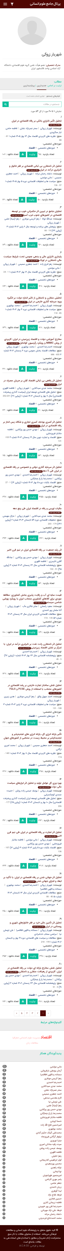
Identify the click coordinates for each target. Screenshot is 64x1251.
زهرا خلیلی (57, 1156)
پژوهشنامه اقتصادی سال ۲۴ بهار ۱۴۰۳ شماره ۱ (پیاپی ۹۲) (30, 655)
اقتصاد (46, 1037)
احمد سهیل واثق (44, 696)
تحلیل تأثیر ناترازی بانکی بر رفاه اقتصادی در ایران (37, 122)
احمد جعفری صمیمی (27, 264)
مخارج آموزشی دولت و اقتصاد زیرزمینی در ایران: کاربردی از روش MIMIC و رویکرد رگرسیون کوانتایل (33, 341)
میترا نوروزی (56, 1140)
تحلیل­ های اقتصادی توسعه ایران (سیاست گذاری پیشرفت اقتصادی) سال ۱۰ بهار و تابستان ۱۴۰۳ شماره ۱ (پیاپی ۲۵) (32, 800)
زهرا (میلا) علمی (11, 219)
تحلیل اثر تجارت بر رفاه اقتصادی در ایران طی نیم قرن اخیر (34, 834)
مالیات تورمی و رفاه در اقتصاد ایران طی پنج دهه (37, 510)
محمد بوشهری (13, 305)
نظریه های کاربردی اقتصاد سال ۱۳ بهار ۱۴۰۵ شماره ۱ (32, 136)
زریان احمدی (56, 1187)
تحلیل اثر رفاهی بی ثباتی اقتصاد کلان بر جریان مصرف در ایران (33, 382)
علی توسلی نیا (55, 1102)
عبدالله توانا (47, 219)
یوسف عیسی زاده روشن (26, 791)
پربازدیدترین (29, 85)
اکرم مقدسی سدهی (52, 1098)
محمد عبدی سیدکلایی (42, 388)
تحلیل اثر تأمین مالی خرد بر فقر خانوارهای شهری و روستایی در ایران (36, 924)
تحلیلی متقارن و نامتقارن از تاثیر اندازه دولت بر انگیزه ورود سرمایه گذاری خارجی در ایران (34, 300)
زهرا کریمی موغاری (30, 219)
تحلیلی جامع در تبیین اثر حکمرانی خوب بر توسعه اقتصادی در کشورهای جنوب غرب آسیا (37, 213)
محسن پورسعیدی (53, 1163)
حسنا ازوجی (56, 1121)
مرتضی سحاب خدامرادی (45, 934)
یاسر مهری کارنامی (53, 1179)
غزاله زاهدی (56, 1167)
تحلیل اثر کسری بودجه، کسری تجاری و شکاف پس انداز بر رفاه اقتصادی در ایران (32, 424)
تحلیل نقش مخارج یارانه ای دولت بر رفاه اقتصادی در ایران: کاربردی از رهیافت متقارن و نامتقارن (34, 970)
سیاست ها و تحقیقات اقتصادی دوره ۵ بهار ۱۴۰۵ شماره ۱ (30, 181)
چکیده (32, 154)
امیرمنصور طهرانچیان (52, 1175)
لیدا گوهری (56, 1191)
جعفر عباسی (56, 1183)
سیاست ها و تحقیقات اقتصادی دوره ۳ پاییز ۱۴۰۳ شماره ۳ (29, 704)
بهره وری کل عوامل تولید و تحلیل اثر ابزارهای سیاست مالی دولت (34, 785)
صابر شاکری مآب (29, 606)
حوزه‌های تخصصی (46, 148)
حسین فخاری (55, 1198)
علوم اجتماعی (26, 1038)
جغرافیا (15, 1038)
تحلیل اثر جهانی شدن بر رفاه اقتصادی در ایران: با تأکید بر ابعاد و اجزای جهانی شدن (32, 879)
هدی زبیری (9, 696)
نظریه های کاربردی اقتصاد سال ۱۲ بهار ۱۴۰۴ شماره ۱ (32, 272)
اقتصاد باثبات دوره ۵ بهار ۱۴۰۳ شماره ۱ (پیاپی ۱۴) (33, 482)
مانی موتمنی (46, 177)
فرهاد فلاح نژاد (55, 1195)
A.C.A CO (24, 1246)
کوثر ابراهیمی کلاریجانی (51, 1160)
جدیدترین (41, 85)
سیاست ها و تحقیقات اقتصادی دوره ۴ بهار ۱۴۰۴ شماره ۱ (30, 309)
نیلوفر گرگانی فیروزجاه (51, 1136)
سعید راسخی (46, 606)
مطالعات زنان (32, 1043)
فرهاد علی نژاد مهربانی (51, 1210)
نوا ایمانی (57, 1171)
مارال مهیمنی (8, 516)
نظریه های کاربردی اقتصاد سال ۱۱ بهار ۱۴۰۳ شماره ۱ (33, 753)
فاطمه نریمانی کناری (52, 1202)
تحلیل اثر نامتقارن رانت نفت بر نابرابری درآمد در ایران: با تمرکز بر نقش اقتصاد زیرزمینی (33, 646)
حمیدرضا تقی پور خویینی (50, 1206)
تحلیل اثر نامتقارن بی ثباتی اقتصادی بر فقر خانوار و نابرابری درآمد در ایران (35, 168)
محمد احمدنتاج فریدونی (50, 1218)
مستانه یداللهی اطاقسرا (26, 930)
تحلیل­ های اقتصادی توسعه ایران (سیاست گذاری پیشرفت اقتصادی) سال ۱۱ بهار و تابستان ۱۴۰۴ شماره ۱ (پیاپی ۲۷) (32, 394)
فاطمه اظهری (8, 388)
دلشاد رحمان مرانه (43, 173)
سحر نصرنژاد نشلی (28, 128)
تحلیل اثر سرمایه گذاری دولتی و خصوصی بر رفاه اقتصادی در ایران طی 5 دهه (32, 469)
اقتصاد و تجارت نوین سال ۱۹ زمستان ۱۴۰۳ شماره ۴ (33, 437)
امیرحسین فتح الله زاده (51, 1125)
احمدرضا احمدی (29, 305)
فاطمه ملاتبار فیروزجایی (51, 1117)
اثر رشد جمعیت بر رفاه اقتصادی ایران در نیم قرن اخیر (34, 551)
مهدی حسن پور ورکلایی (26, 429)
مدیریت (36, 1038)
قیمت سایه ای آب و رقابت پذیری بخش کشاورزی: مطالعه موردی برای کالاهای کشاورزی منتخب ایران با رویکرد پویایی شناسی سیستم (32, 598)
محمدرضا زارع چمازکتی (41, 478)
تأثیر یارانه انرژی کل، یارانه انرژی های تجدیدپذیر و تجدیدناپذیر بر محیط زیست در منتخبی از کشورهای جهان (33, 737)
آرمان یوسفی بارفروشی (51, 1070)
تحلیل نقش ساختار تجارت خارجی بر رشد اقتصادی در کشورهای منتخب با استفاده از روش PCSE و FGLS (35, 688)
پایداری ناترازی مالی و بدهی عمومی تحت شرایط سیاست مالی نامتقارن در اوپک (32, 258)
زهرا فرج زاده (46, 264)
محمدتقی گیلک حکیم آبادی (49, 1133)
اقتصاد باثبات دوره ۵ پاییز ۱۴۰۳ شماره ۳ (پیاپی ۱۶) (33, 847)
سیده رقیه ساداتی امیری (50, 1144)
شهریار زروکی (46, 128)
